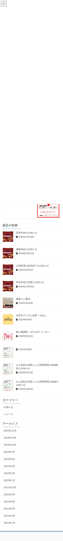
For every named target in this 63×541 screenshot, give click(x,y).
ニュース (8, 414)
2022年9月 (9, 459)
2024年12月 (10, 430)
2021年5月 (9, 508)
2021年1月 (9, 522)
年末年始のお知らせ (26, 232)
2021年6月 (9, 501)
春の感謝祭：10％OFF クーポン (33, 332)
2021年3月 (9, 515)
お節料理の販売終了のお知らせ (32, 265)
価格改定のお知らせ (26, 249)
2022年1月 (9, 480)
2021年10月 (10, 487)
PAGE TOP (58, 522)
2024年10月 (10, 437)
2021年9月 (9, 494)
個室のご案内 (23, 299)
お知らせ (8, 407)
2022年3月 (9, 466)
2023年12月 (10, 444)
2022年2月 (9, 473)
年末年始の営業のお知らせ (30, 282)
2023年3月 (9, 452)
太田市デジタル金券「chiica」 (32, 315)
